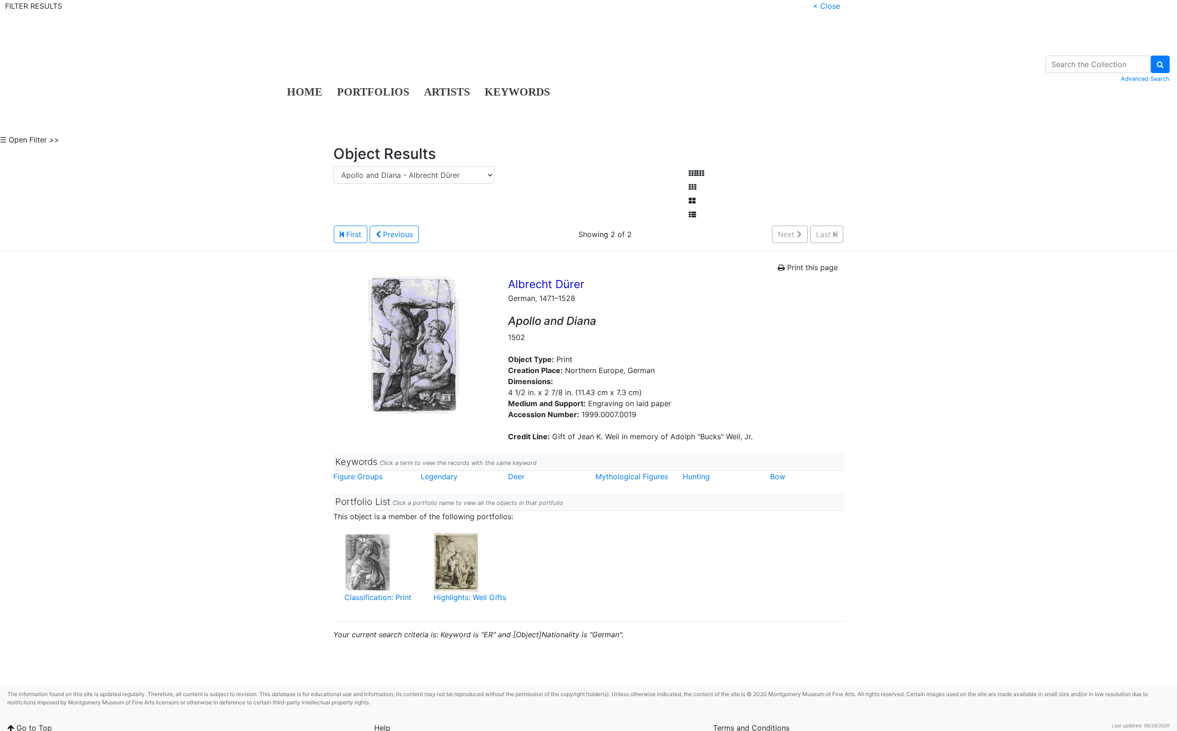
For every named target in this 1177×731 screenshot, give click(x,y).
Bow (777, 476)
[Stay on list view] (692, 214)
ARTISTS (447, 92)
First (352, 234)
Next (787, 234)
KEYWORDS (517, 92)
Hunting (696, 476)
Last (824, 234)
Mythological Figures (631, 476)
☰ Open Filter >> (29, 139)
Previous (397, 234)
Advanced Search (1145, 78)
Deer (516, 476)
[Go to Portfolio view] (692, 201)
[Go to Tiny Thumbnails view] (696, 173)
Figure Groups (358, 476)
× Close (826, 6)
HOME (304, 92)
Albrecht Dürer (546, 284)
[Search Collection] (1160, 64)
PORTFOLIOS (373, 92)
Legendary (439, 476)
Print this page (811, 267)
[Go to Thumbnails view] (692, 187)
